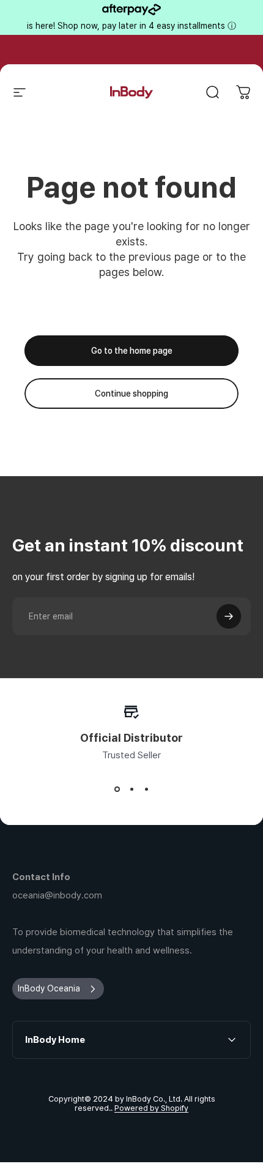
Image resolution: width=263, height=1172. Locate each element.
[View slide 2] (131, 789)
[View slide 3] (146, 789)
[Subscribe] (229, 616)
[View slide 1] (116, 789)
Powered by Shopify (151, 1108)
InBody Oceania (49, 988)
